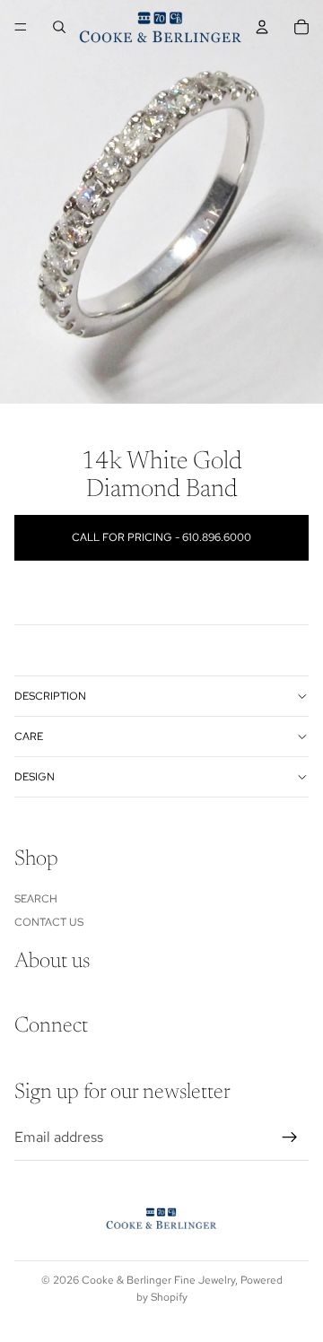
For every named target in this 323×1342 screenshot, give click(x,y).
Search (35, 898)
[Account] (262, 27)
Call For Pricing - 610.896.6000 (161, 537)
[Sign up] (290, 1137)
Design (34, 777)
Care (28, 736)
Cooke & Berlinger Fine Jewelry (158, 1280)
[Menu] (20, 27)
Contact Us (48, 922)
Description (50, 696)
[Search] (59, 27)
